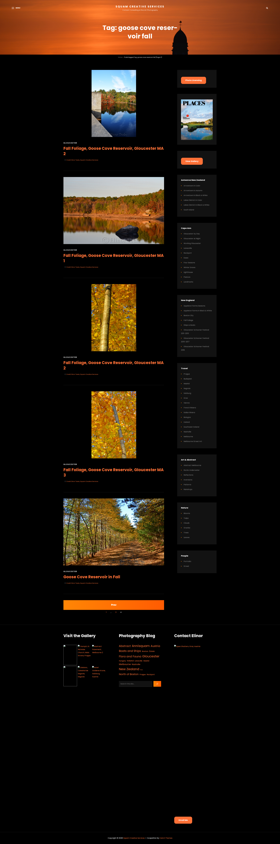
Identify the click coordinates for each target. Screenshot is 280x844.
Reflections (188, 475)
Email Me (183, 820)
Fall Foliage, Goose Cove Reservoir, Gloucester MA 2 (113, 151)
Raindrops (188, 489)
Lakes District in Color (193, 200)
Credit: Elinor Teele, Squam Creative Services (82, 160)
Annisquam (141, 646)
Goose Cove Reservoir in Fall (91, 577)
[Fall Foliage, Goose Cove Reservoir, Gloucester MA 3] (113, 424)
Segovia (187, 388)
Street (186, 566)
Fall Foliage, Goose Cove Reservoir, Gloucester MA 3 (113, 472)
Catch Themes (166, 838)
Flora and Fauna (130, 656)
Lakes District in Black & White (196, 205)
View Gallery (191, 161)
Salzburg (187, 393)
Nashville (187, 431)
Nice (141, 670)
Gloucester (70, 143)
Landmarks (188, 282)
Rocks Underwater (192, 470)
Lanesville (188, 248)
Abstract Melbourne (192, 465)
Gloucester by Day (192, 233)
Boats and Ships (130, 651)
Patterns (187, 484)
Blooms (187, 513)
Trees (186, 532)
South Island (189, 210)
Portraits (187, 561)
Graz (186, 398)
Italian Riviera (189, 412)
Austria (155, 646)
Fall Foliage (188, 320)
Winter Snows (189, 267)
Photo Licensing (193, 80)
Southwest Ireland (191, 427)
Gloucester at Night (192, 238)
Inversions (188, 480)
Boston (145, 651)
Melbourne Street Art (193, 441)
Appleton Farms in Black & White (198, 310)
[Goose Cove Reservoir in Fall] (113, 531)
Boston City (188, 315)
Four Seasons (189, 262)
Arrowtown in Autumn (193, 190)
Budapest (188, 379)
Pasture (187, 277)
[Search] (157, 684)
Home (120, 57)
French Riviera (190, 407)
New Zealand (129, 669)
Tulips (186, 518)
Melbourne (188, 436)
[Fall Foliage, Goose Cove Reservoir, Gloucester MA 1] (113, 210)
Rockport (188, 253)
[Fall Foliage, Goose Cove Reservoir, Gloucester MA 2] (113, 103)
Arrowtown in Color (192, 185)
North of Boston (129, 674)
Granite (187, 528)
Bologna (187, 417)
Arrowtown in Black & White (195, 195)
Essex (186, 258)
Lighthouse (188, 272)
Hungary (122, 661)
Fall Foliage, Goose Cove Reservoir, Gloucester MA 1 (113, 258)
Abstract (125, 646)
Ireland (187, 422)
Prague (187, 374)
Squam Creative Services (140, 6)
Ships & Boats (189, 325)
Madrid (187, 383)
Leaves (187, 537)
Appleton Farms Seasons (194, 306)
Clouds (186, 523)
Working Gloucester (192, 243)
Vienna (187, 403)
